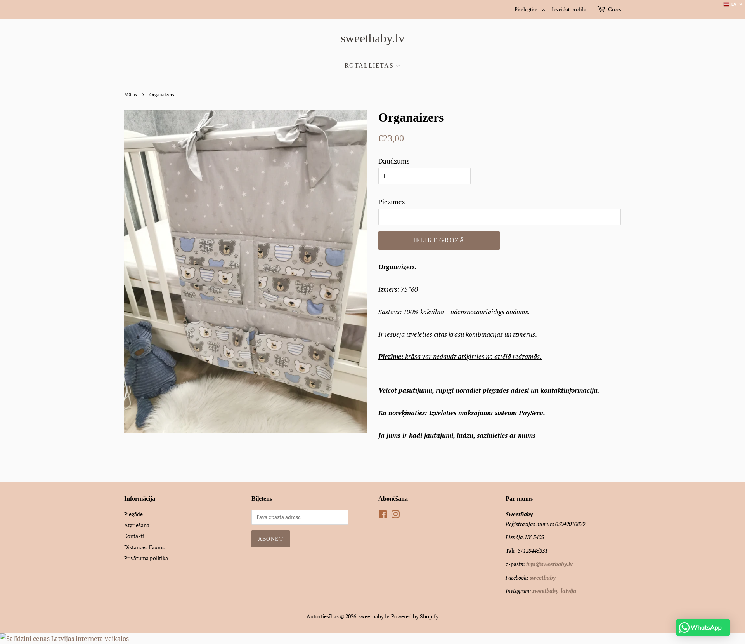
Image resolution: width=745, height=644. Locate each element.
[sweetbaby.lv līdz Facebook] (382, 515)
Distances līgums (144, 547)
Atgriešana (136, 525)
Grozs (614, 9)
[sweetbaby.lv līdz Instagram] (395, 515)
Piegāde (133, 514)
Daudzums (393, 161)
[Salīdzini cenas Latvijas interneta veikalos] (64, 638)
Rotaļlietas (370, 65)
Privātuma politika (146, 558)
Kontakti (134, 536)
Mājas (130, 94)
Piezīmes (391, 201)
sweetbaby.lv (373, 38)
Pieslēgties (526, 9)
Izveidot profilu (569, 9)
